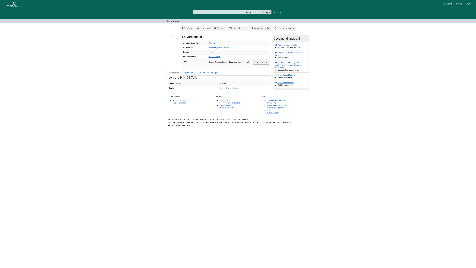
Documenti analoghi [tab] (208, 72)
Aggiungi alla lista (262, 28)
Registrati (448, 4)
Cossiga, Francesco (216, 43)
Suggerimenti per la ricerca (277, 105)
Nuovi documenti (226, 108)
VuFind (8, 3)
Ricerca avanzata (179, 103)
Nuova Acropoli (273, 113)
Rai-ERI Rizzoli (214, 57)
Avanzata (277, 12)
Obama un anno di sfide (287, 45)
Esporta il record (239, 28)
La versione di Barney (286, 75)
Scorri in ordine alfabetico (229, 103)
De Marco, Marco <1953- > (219, 47)
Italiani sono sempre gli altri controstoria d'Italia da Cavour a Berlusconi (288, 64)
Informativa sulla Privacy (276, 100)
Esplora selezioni (226, 105)
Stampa (220, 28)
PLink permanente (286, 28)
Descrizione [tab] (188, 72)
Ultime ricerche (178, 100)
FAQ (268, 110)
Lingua (469, 4)
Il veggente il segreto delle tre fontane (288, 53)
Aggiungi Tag (262, 62)
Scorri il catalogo (226, 100)
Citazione (188, 28)
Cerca (267, 12)
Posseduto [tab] (174, 72)
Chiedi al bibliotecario (275, 108)
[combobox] (218, 12)
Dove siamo (271, 103)
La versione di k (173, 21)
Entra (459, 4)
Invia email (205, 28)
